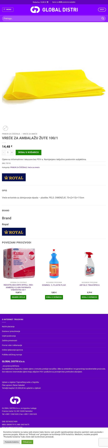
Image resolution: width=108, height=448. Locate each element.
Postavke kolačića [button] (12, 442)
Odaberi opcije (18, 297)
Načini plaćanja (8, 326)
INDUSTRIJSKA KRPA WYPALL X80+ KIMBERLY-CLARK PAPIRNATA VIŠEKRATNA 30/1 (18, 287)
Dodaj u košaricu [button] (54, 297)
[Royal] (14, 177)
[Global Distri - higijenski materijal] (54, 9)
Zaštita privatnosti (9, 340)
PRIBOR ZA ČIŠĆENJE (11, 134)
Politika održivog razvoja (12, 355)
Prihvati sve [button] (27, 442)
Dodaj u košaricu (28, 152)
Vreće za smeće (30, 134)
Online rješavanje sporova (12, 350)
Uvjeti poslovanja (9, 336)
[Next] (106, 275)
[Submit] (102, 18)
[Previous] (2, 275)
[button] (40, 2)
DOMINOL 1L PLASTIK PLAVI (54, 285)
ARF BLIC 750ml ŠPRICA (90, 285)
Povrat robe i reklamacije (12, 345)
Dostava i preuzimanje (11, 331)
